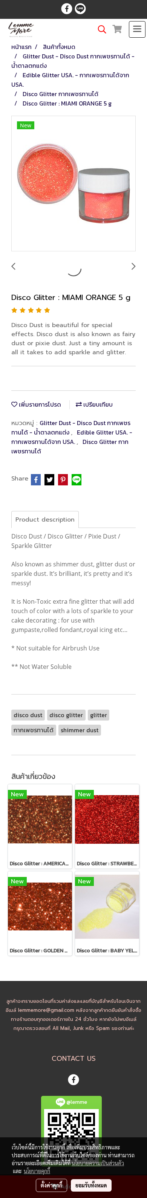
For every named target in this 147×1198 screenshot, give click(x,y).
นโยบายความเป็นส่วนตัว (98, 1163)
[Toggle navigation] (137, 29)
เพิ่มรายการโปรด (39, 404)
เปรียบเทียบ (97, 404)
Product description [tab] (45, 519)
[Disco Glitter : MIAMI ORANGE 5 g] (73, 184)
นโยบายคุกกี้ (37, 1170)
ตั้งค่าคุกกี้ (51, 1185)
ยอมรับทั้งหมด (91, 1185)
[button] (99, 29)
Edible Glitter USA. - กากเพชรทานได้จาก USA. (71, 437)
